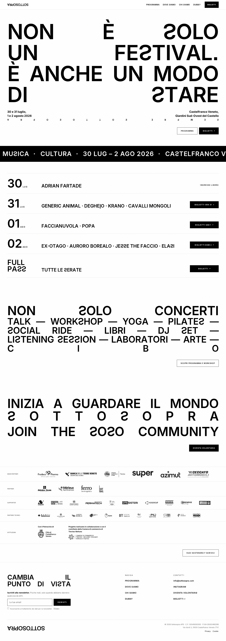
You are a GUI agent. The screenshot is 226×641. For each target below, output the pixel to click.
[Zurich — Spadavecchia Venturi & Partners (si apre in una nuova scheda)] (57, 503)
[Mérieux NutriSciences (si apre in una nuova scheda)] (66, 488)
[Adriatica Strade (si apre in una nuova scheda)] (44, 489)
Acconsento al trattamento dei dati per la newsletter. (31, 609)
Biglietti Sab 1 (207, 225)
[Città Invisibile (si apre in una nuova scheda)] (182, 515)
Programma (152, 5)
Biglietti (213, 5)
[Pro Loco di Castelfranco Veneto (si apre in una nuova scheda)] (94, 515)
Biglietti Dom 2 (207, 245)
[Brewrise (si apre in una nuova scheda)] (186, 503)
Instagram (196, 586)
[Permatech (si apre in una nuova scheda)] (94, 502)
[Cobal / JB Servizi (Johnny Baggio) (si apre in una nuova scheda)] (112, 502)
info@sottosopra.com (183, 581)
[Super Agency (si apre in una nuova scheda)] (142, 474)
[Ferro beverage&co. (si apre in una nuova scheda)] (86, 489)
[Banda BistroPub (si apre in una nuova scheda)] (169, 502)
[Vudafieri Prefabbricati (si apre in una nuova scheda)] (41, 502)
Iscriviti (62, 602)
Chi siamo (184, 5)
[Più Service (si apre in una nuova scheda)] (152, 515)
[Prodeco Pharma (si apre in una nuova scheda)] (48, 474)
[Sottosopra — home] (17, 4)
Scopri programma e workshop (198, 363)
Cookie (215, 631)
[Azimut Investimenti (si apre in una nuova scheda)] (170, 474)
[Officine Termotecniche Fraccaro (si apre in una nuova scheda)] (74, 502)
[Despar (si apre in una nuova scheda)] (204, 503)
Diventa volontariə (206, 448)
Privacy (56, 608)
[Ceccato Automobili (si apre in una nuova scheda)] (198, 474)
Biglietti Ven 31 (207, 205)
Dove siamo (169, 5)
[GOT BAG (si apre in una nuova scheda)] (101, 489)
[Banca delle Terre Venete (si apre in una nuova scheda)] (81, 474)
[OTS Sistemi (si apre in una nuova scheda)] (130, 502)
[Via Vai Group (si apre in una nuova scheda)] (166, 515)
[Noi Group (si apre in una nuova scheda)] (151, 503)
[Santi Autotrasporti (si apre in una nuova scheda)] (44, 515)
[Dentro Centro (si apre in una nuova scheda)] (196, 515)
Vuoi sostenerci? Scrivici (200, 553)
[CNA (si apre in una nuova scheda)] (114, 474)
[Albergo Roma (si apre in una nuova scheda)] (77, 515)
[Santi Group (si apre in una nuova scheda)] (108, 515)
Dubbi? (196, 5)
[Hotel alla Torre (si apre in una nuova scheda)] (61, 515)
